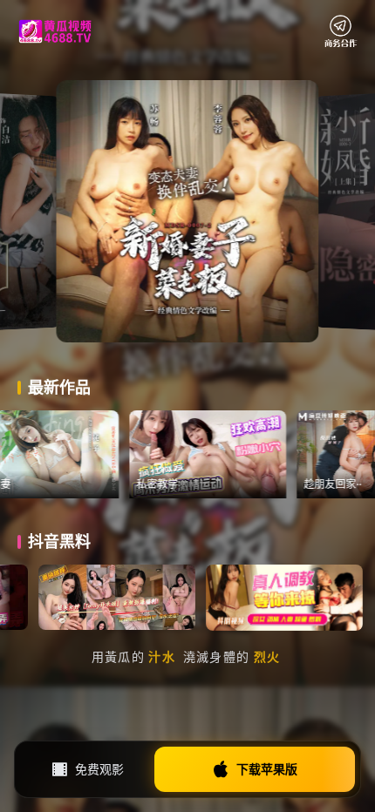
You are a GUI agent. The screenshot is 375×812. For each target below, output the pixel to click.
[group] (78, 454)
